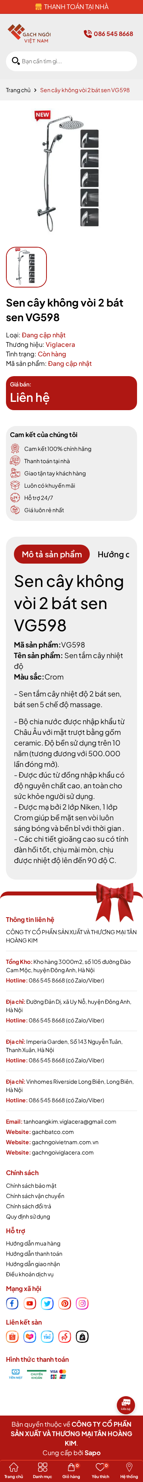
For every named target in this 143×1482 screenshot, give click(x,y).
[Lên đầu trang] (127, 1429)
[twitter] (47, 1302)
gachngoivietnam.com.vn (65, 1141)
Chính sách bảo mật (31, 1185)
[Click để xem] (71, 173)
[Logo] (29, 33)
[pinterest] (64, 1302)
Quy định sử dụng (28, 1216)
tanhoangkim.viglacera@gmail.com (69, 1121)
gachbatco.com (53, 1131)
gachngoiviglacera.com (63, 1152)
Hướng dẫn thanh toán (34, 1253)
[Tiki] (47, 1335)
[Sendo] (64, 1335)
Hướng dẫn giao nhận (33, 1263)
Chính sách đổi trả (28, 1205)
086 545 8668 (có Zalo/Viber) (66, 980)
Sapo (92, 1452)
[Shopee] (12, 1335)
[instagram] (82, 1302)
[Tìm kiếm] (16, 61)
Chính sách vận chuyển (35, 1195)
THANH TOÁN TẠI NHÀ (76, 6)
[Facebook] (12, 1302)
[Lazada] (29, 1335)
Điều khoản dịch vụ (30, 1274)
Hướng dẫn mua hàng (33, 1243)
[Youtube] (29, 1302)
